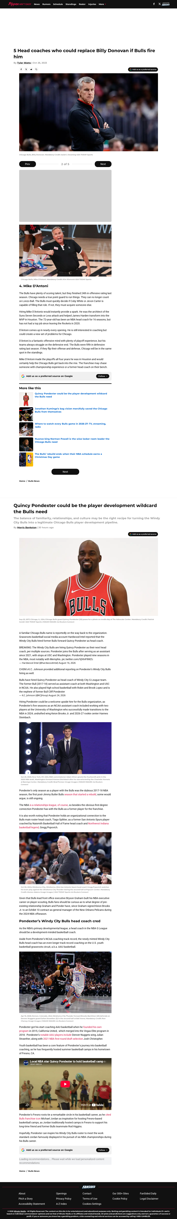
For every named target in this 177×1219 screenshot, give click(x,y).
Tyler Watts (24, 63)
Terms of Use (90, 1198)
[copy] (36, 69)
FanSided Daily (148, 1193)
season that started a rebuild (80, 794)
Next (103, 164)
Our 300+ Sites (120, 1193)
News (37, 4)
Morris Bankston (27, 527)
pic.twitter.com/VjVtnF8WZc (77, 659)
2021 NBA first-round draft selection (63, 1038)
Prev (27, 164)
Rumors (46, 4)
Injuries (92, 4)
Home (22, 481)
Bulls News (33, 481)
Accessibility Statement (32, 1203)
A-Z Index (61, 1203)
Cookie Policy (119, 1198)
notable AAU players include (55, 1034)
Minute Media (20, 1211)
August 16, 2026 (67, 662)
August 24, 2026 (57, 695)
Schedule (58, 4)
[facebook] (154, 4)
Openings (61, 1193)
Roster (82, 4)
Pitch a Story (26, 1198)
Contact (87, 1193)
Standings (71, 4)
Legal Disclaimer (149, 1198)
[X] (160, 4)
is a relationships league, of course (49, 805)
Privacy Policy (63, 1198)
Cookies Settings (92, 1203)
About (22, 1193)
